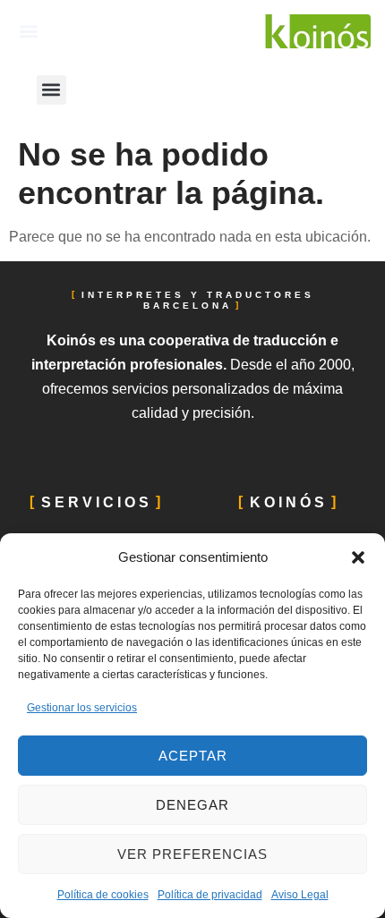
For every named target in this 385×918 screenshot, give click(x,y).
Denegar (192, 804)
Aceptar (192, 755)
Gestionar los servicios (82, 707)
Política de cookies (103, 894)
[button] (358, 557)
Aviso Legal (300, 894)
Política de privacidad (210, 894)
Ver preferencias (192, 854)
